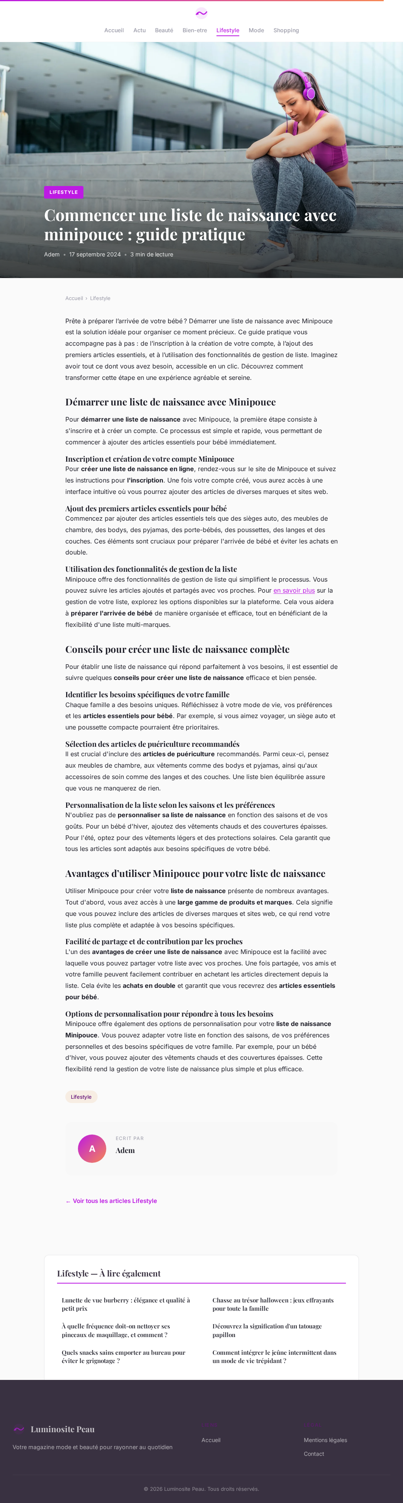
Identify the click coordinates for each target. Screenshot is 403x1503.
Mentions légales (325, 1440)
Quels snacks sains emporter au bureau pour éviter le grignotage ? (123, 1356)
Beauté (164, 30)
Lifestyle (227, 30)
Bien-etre (195, 30)
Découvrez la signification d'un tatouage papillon (267, 1330)
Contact (314, 1453)
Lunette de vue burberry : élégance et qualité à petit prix (126, 1304)
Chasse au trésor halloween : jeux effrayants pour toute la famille (273, 1304)
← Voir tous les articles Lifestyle (111, 1201)
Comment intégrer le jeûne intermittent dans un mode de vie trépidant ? (274, 1356)
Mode (256, 30)
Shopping (286, 30)
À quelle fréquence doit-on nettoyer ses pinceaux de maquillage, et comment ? (116, 1330)
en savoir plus (294, 590)
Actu (139, 30)
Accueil (114, 30)
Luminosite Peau (63, 1428)
